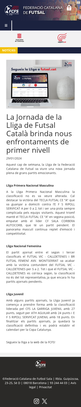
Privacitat (45, 387)
